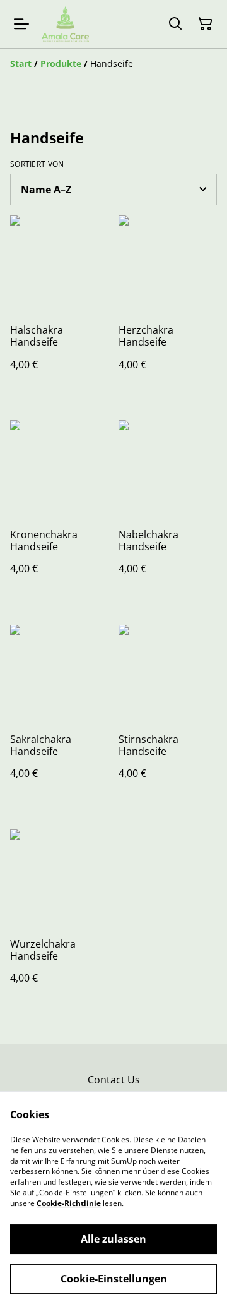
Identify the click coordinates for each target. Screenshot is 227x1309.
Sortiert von (37, 164)
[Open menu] (21, 24)
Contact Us (114, 1080)
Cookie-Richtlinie (69, 1203)
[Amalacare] (65, 24)
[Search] (175, 24)
